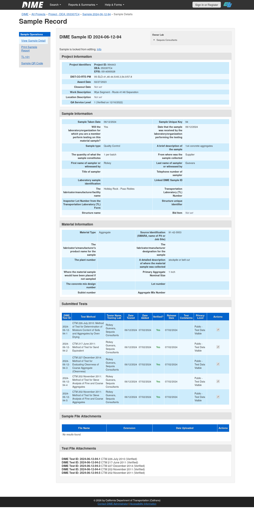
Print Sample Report (29, 48)
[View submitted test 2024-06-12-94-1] (218, 330)
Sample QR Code (32, 63)
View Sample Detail (33, 41)
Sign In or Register (206, 5)
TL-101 (25, 57)
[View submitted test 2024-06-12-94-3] (218, 364)
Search (54, 5)
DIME (25, 14)
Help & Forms (114, 5)
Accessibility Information (143, 503)
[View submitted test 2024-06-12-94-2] (218, 347)
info (99, 49)
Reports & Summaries (82, 5)
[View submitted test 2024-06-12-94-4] (218, 381)
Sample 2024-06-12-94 (96, 14)
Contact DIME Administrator (113, 503)
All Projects (38, 14)
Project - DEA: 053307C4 (63, 14)
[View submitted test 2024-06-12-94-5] (218, 397)
